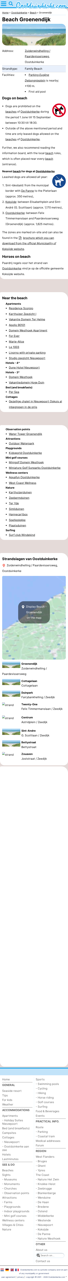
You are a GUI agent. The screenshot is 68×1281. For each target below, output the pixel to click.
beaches (11, 111)
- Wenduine (43, 1197)
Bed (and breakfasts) (16, 1128)
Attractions (9, 1197)
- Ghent (41, 1165)
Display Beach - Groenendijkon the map (36, 612)
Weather (7, 1104)
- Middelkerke (45, 1216)
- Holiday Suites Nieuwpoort (12, 1122)
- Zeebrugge (44, 1188)
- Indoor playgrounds (15, 1211)
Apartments (10, 1115)
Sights (6, 1175)
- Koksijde (42, 1229)
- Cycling (41, 1088)
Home (6, 1079)
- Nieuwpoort (11, 1142)
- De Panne (43, 1234)
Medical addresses (48, 1141)
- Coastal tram (45, 1136)
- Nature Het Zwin (47, 1179)
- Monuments (11, 1184)
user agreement (8, 1277)
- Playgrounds (11, 1206)
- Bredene (42, 1206)
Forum (40, 1145)
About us (41, 1250)
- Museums (9, 1179)
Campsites (9, 1133)
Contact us (43, 1261)
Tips (5, 1095)
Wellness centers (13, 1220)
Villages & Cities (12, 1225)
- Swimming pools (47, 1084)
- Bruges (41, 1161)
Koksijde (10, 202)
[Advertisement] (34, 285)
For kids (7, 1100)
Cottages (8, 1137)
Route (40, 1127)
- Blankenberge (46, 1193)
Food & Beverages (47, 1111)
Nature (6, 1229)
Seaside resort (12, 1091)
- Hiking (41, 1093)
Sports (40, 1079)
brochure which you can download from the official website (29, 243)
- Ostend (41, 1211)
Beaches (7, 1170)
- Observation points (15, 1193)
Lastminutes (10, 1159)
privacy (20, 1277)
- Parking (42, 1131)
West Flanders (45, 1156)
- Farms (7, 1202)
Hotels (6, 1154)
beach (49, 153)
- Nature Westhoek (48, 1238)
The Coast (42, 1175)
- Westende (43, 1220)
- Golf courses (45, 1102)
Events (40, 1115)
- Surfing (41, 1106)
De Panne (27, 190)
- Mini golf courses (14, 1216)
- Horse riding (45, 1097)
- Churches (9, 1188)
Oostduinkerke (30, 111)
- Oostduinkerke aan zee (15, 1148)
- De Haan (42, 1202)
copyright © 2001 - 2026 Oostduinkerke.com (45, 1277)
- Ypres (40, 1170)
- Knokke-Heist (45, 1184)
